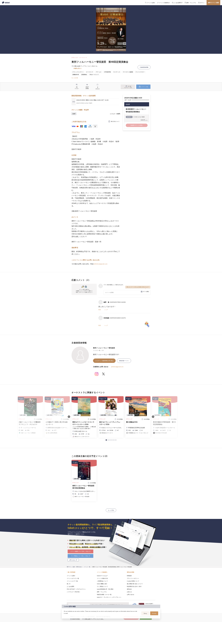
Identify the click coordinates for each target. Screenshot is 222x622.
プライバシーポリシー (133, 578)
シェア (106, 309)
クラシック (75, 57)
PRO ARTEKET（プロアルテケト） (76, 589)
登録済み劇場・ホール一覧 (104, 594)
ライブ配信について (102, 586)
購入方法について (115, 121)
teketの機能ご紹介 (102, 583)
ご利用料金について (102, 581)
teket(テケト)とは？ (102, 575)
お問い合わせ (130, 594)
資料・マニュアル (102, 592)
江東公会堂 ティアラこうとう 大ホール (94, 619)
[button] (106, 440)
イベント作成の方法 (102, 578)
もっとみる (75, 77)
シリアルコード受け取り (73, 592)
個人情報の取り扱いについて (135, 583)
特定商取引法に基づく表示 (134, 586)
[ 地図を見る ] (77, 68)
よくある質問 (70, 586)
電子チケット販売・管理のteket (74, 566)
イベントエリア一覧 (72, 581)
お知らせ (129, 592)
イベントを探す (71, 575)
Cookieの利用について (133, 581)
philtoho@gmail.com (100, 264)
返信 (99, 309)
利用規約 (129, 575)
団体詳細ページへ (124, 360)
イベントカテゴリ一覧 (73, 578)
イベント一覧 (87, 566)
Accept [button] (154, 613)
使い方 (68, 583)
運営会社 (129, 589)
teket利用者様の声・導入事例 (105, 589)
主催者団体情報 (144, 67)
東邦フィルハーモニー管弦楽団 (104, 348)
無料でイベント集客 (213, 2)
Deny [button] (145, 613)
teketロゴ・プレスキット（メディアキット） (109, 597)
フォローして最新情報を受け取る (104, 360)
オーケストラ (83, 57)
